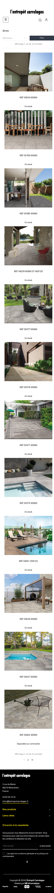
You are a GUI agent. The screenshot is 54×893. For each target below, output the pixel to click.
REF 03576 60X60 (28, 387)
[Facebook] (27, 862)
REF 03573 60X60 (28, 503)
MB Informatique (32, 883)
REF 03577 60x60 (28, 329)
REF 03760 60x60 (28, 155)
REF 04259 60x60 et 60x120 (28, 271)
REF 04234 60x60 (28, 97)
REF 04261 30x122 (28, 561)
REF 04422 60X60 (28, 735)
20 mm (6, 31)
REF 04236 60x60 (28, 619)
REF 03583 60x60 (28, 213)
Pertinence (14, 38)
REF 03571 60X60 (28, 445)
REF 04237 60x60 (28, 677)
